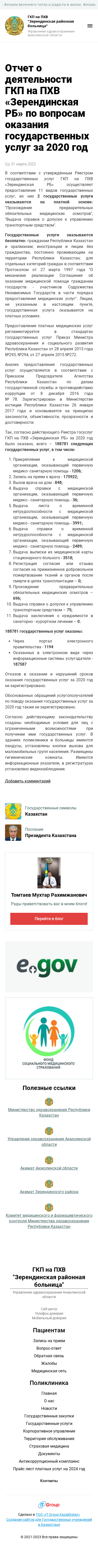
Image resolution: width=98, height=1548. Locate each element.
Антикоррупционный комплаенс (49, 1461)
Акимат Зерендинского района (49, 1191)
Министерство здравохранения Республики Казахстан (49, 1112)
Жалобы (49, 1363)
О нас (49, 1401)
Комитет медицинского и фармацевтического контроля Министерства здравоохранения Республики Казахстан (49, 1221)
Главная (49, 1393)
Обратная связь (49, 1355)
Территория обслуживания (49, 1438)
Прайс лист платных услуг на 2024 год (49, 1468)
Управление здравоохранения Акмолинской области (49, 1142)
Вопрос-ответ (49, 1348)
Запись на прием (49, 1340)
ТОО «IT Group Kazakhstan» (58, 1515)
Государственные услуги (49, 1423)
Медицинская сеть (49, 1371)
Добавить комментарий (28, 781)
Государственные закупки (49, 1416)
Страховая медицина (49, 1446)
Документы (49, 1453)
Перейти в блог (49, 918)
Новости (49, 1408)
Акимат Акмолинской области (49, 1168)
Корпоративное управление (49, 1431)
